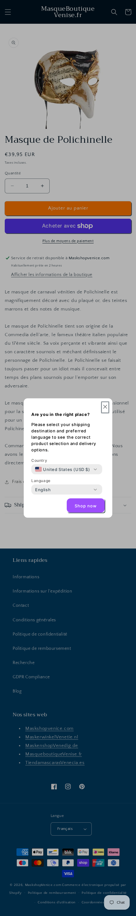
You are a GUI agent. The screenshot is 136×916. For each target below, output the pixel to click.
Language (41, 480)
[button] (105, 407)
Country (39, 460)
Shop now (86, 505)
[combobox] (62, 469)
